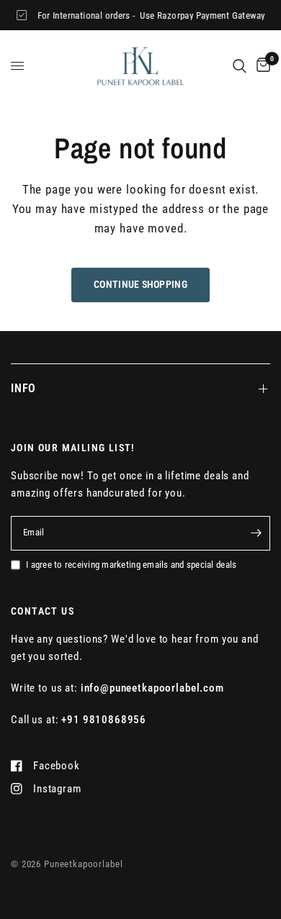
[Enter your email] (255, 533)
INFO (23, 388)
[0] (260, 65)
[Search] (239, 65)
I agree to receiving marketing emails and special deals (131, 564)
